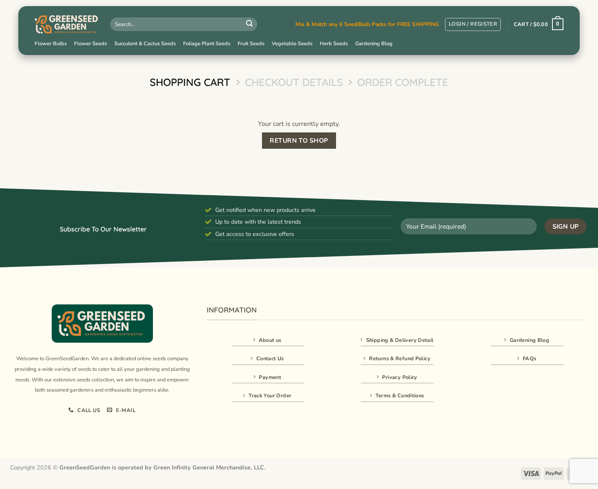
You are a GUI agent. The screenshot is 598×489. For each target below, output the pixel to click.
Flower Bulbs (51, 43)
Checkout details (294, 82)
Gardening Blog (374, 43)
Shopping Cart (190, 82)
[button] (473, 24)
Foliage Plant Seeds (206, 43)
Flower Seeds (90, 43)
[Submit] (249, 24)
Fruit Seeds (251, 43)
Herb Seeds (334, 43)
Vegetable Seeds (292, 43)
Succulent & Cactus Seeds (145, 43)
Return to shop (299, 140)
